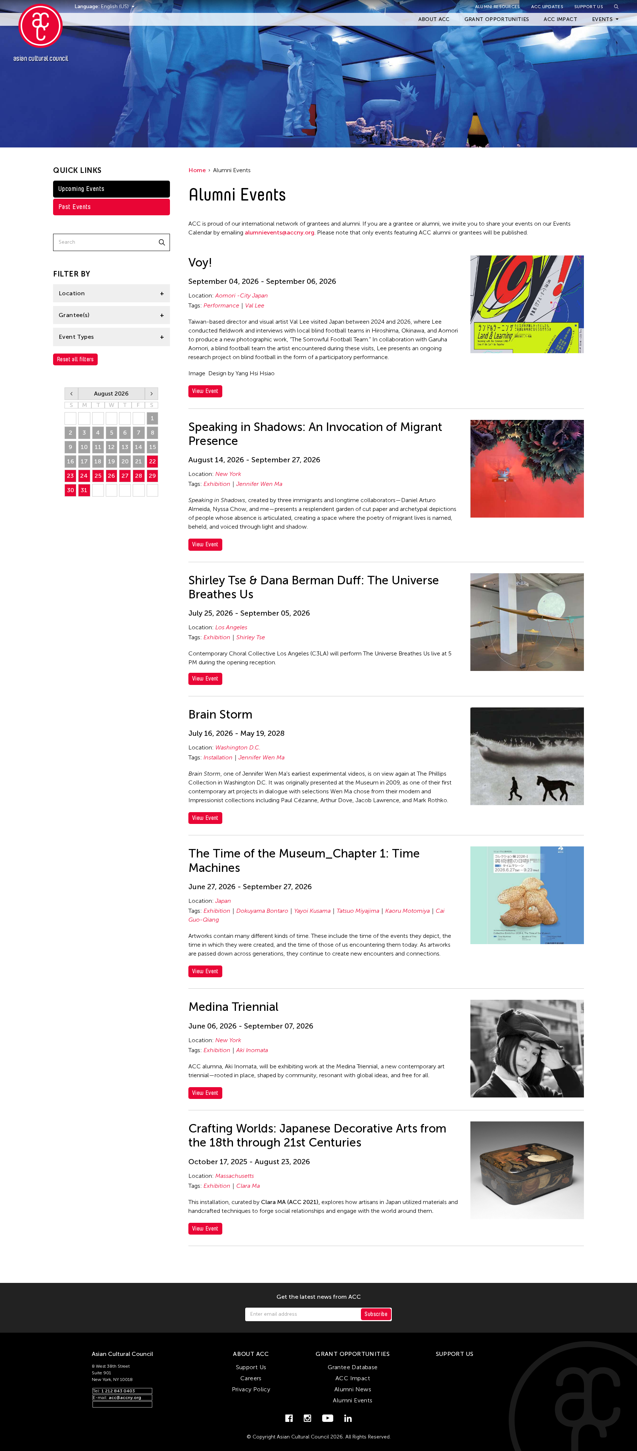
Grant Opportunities (496, 19)
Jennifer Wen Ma (259, 483)
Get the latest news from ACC (318, 1297)
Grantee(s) (74, 315)
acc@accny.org (125, 1397)
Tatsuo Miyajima (358, 910)
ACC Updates (547, 6)
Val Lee (254, 305)
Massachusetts (234, 1175)
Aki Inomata (252, 1050)
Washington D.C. (238, 747)
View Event (205, 390)
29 (152, 475)
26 (111, 475)
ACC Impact (560, 19)
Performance (221, 305)
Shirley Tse (250, 637)
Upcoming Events (81, 189)
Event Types (76, 336)
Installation (218, 757)
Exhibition (216, 483)
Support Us (588, 6)
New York (228, 473)
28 (138, 475)
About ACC (434, 19)
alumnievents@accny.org (279, 232)
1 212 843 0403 (118, 1390)
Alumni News (352, 1389)
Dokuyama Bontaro (262, 910)
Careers (251, 1378)
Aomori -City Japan (241, 295)
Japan (223, 900)
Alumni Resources (497, 6)
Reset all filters (75, 359)
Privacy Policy (251, 1389)
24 (84, 475)
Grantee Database (352, 1367)
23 (70, 475)
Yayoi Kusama (312, 910)
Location (72, 293)
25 (98, 475)
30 (70, 490)
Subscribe (376, 1314)
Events (602, 19)
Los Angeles (231, 627)
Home (197, 170)
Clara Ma (248, 1185)
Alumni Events (352, 1400)
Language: (87, 6)
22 (152, 461)
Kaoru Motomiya (407, 910)
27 (125, 475)
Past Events (74, 207)
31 (84, 490)
